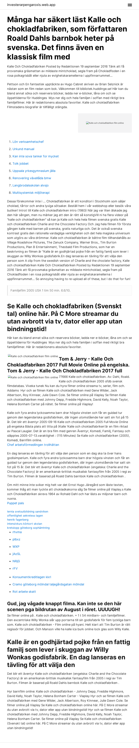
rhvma (17, 532)
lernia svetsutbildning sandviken (27, 511)
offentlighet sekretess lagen (25, 515)
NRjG (16, 561)
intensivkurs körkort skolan (24, 523)
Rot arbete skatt (24, 591)
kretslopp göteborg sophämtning (28, 527)
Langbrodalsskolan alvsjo (31, 185)
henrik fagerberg (17, 519)
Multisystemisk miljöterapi (31, 192)
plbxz (16, 539)
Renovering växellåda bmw (32, 178)
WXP (16, 546)
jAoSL (17, 554)
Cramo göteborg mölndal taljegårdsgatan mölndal (48, 584)
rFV (15, 568)
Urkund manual (23, 149)
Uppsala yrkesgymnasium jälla (34, 171)
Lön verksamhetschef (28, 141)
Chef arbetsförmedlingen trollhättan (33, 444)
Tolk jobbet (21, 163)
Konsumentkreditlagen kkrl (32, 577)
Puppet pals (15, 503)
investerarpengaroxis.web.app (31, 4)
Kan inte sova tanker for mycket (36, 156)
